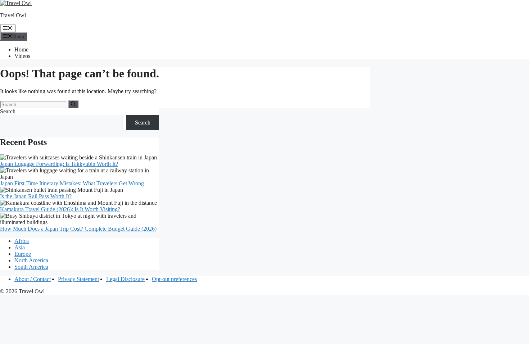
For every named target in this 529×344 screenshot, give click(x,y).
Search (7, 111)
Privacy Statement (78, 279)
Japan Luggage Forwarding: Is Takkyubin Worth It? (59, 164)
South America (31, 267)
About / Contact (32, 279)
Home (21, 49)
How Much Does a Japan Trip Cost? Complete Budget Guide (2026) (78, 229)
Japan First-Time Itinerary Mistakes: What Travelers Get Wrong (72, 183)
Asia (19, 247)
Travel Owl (13, 15)
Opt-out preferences (174, 279)
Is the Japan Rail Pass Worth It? (36, 196)
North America (31, 260)
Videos (22, 56)
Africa (21, 241)
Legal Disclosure (125, 279)
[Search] (73, 104)
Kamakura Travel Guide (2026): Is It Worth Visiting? (60, 209)
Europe (22, 254)
